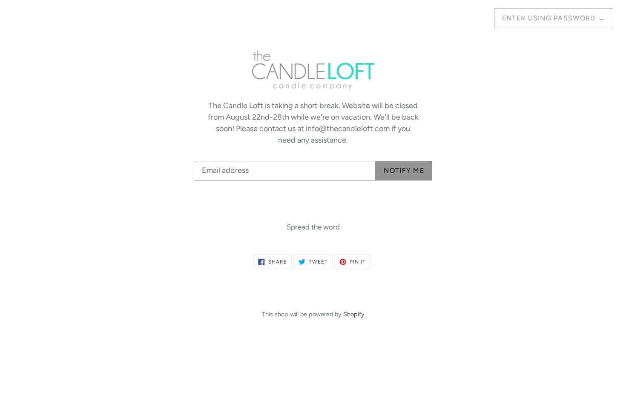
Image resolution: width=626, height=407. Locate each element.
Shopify (354, 314)
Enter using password (553, 18)
